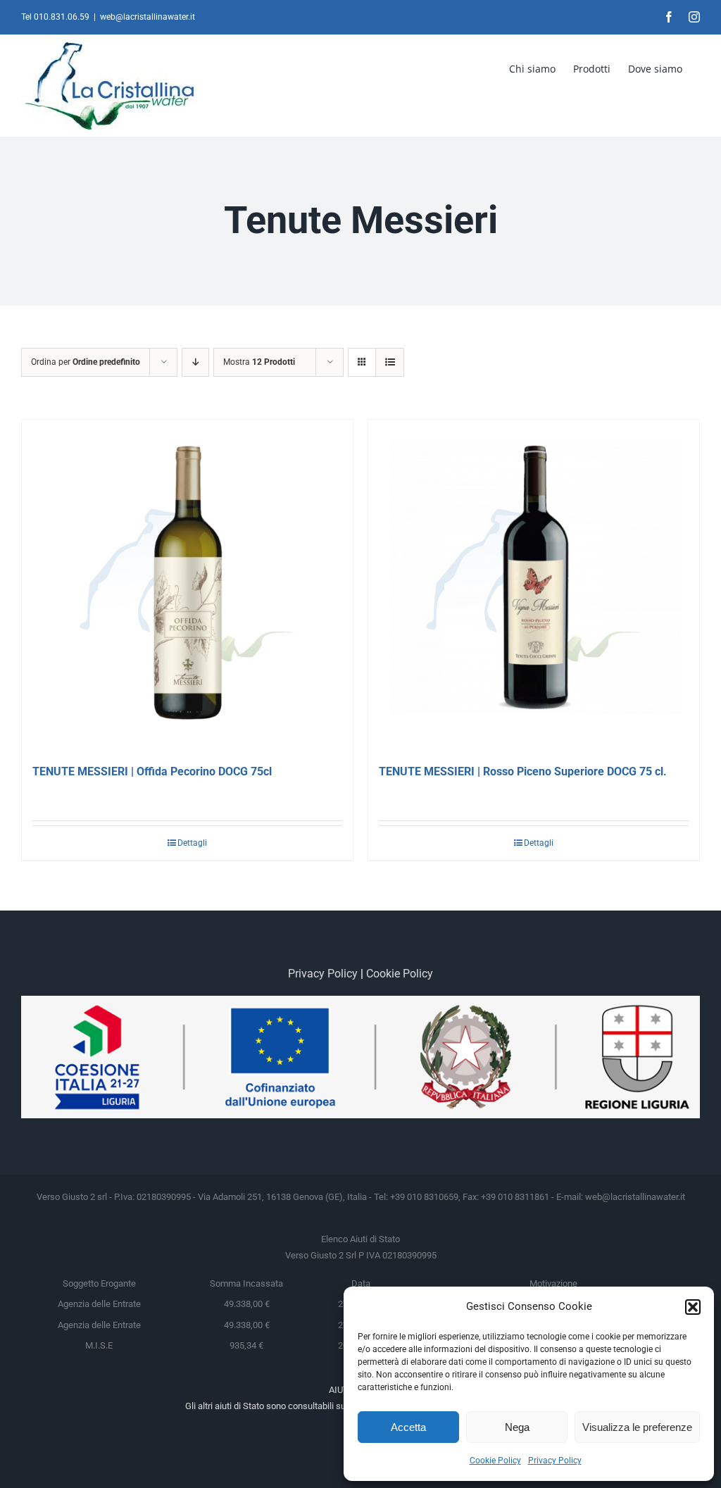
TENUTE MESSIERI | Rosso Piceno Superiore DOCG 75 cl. (523, 771)
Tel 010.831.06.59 (55, 17)
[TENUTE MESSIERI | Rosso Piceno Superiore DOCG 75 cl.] (533, 585)
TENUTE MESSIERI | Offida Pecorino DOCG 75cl (152, 771)
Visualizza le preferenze (637, 1427)
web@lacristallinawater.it (147, 17)
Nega (517, 1427)
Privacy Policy (555, 1460)
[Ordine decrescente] (195, 362)
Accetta (408, 1427)
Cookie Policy (495, 1460)
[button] (693, 1307)
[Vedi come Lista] (389, 362)
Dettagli (192, 843)
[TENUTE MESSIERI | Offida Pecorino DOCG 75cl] (187, 585)
